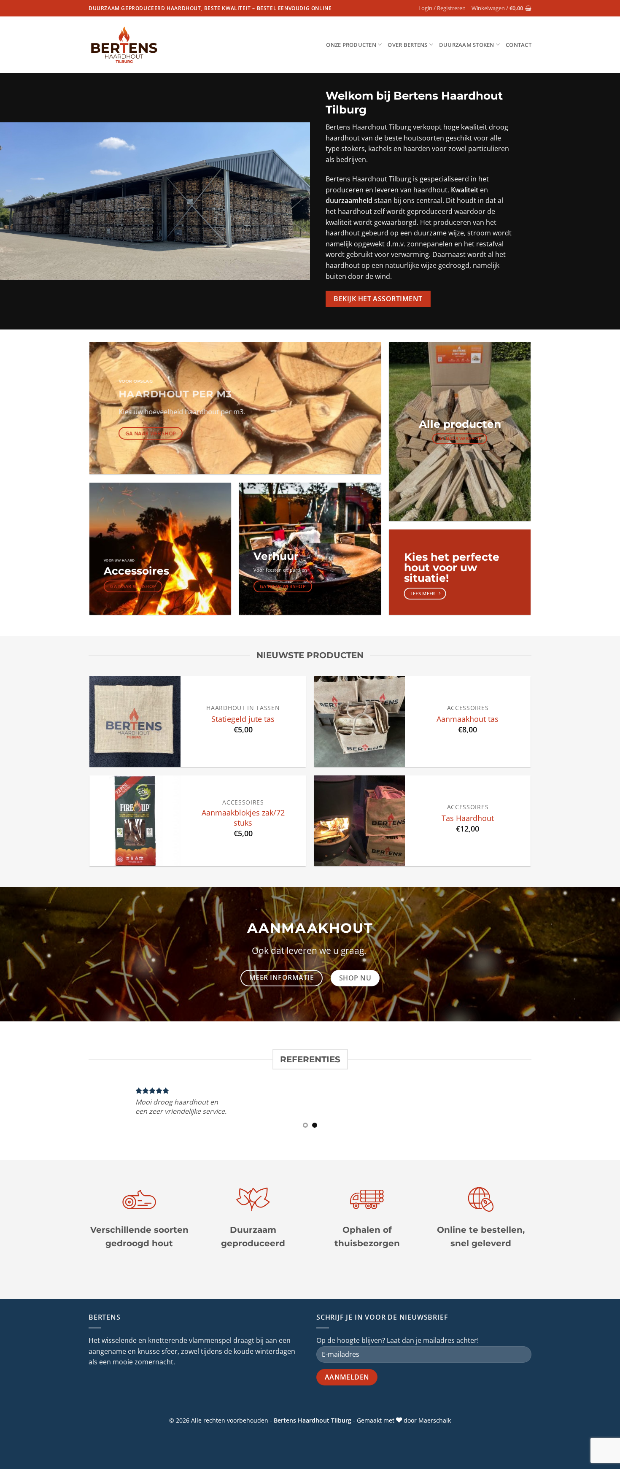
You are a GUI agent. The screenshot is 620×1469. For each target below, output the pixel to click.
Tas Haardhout (468, 818)
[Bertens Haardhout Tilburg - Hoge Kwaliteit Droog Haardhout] (124, 44)
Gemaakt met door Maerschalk (404, 1420)
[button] (442, 8)
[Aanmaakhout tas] (359, 721)
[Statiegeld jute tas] (134, 721)
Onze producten (351, 45)
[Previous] (84, 1112)
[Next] (536, 1112)
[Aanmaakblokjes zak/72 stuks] (134, 820)
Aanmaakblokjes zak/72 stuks (243, 817)
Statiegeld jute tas (243, 719)
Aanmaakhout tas (468, 719)
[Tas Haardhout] (359, 820)
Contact (518, 45)
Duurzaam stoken (466, 45)
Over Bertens (407, 45)
